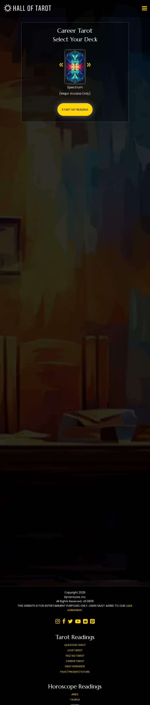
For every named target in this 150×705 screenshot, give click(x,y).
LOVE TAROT (74, 650)
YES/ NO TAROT (75, 656)
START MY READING (75, 109)
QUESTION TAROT (75, 645)
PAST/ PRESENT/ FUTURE (75, 672)
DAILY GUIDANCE (75, 666)
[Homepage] (28, 11)
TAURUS (75, 699)
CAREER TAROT (75, 661)
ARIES (74, 694)
